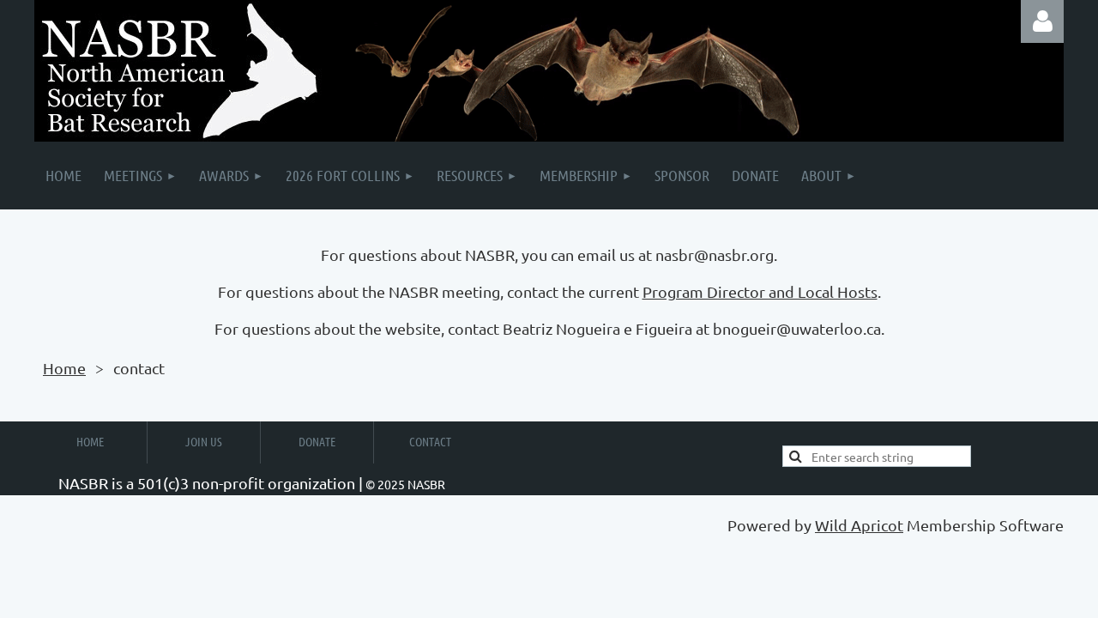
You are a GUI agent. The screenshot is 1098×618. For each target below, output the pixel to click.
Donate (317, 441)
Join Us (203, 441)
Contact (430, 441)
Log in (1042, 21)
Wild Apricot (859, 525)
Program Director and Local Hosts (760, 291)
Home (64, 368)
